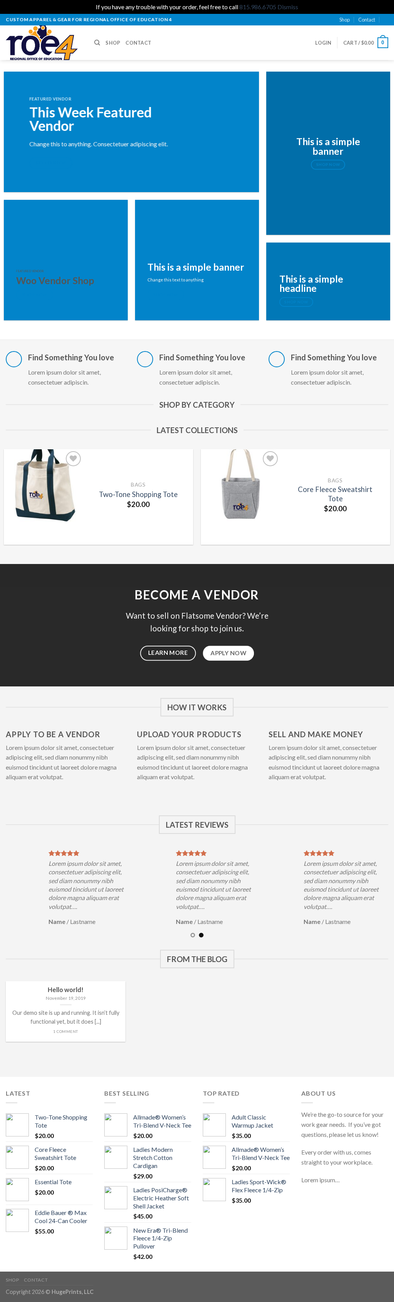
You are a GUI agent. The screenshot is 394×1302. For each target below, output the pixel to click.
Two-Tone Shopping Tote (138, 494)
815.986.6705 (257, 6)
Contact (366, 20)
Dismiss (287, 6)
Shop (344, 20)
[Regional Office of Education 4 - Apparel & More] (44, 42)
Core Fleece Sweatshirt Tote (335, 494)
